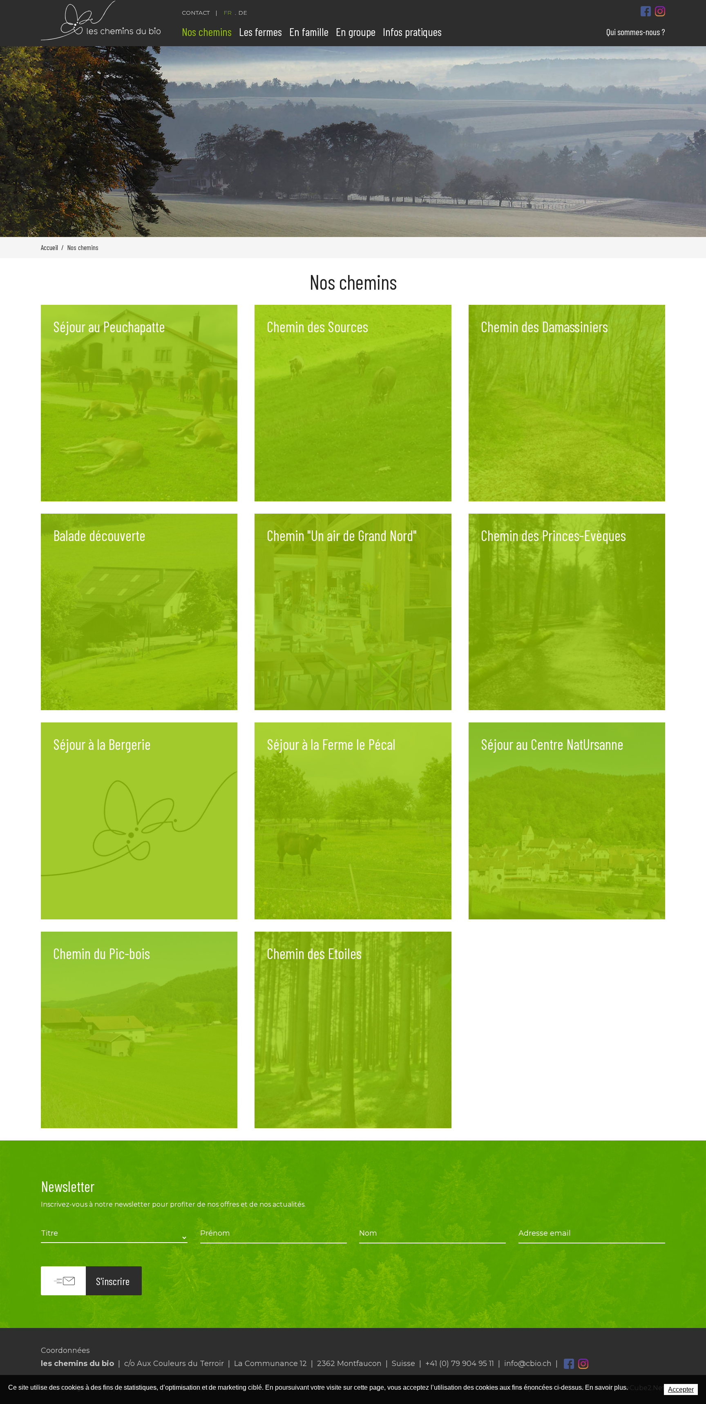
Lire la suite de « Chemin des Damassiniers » (567, 403)
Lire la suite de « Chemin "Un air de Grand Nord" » (353, 612)
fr (227, 12)
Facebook (569, 1364)
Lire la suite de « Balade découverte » (139, 612)
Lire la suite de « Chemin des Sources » (353, 403)
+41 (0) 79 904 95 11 (459, 1363)
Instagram (583, 1364)
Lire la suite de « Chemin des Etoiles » (353, 1030)
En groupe (355, 31)
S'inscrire (113, 1280)
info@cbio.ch (528, 1363)
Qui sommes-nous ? (635, 31)
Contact (196, 12)
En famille (308, 31)
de (242, 12)
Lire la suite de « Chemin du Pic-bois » (139, 1030)
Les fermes (260, 31)
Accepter (681, 1389)
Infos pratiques (412, 31)
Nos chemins (207, 31)
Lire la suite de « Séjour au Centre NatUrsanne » (567, 820)
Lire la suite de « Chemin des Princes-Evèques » (567, 612)
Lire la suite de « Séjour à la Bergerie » (139, 820)
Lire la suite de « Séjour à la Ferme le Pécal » (353, 820)
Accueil (49, 247)
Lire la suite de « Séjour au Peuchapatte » (139, 403)
